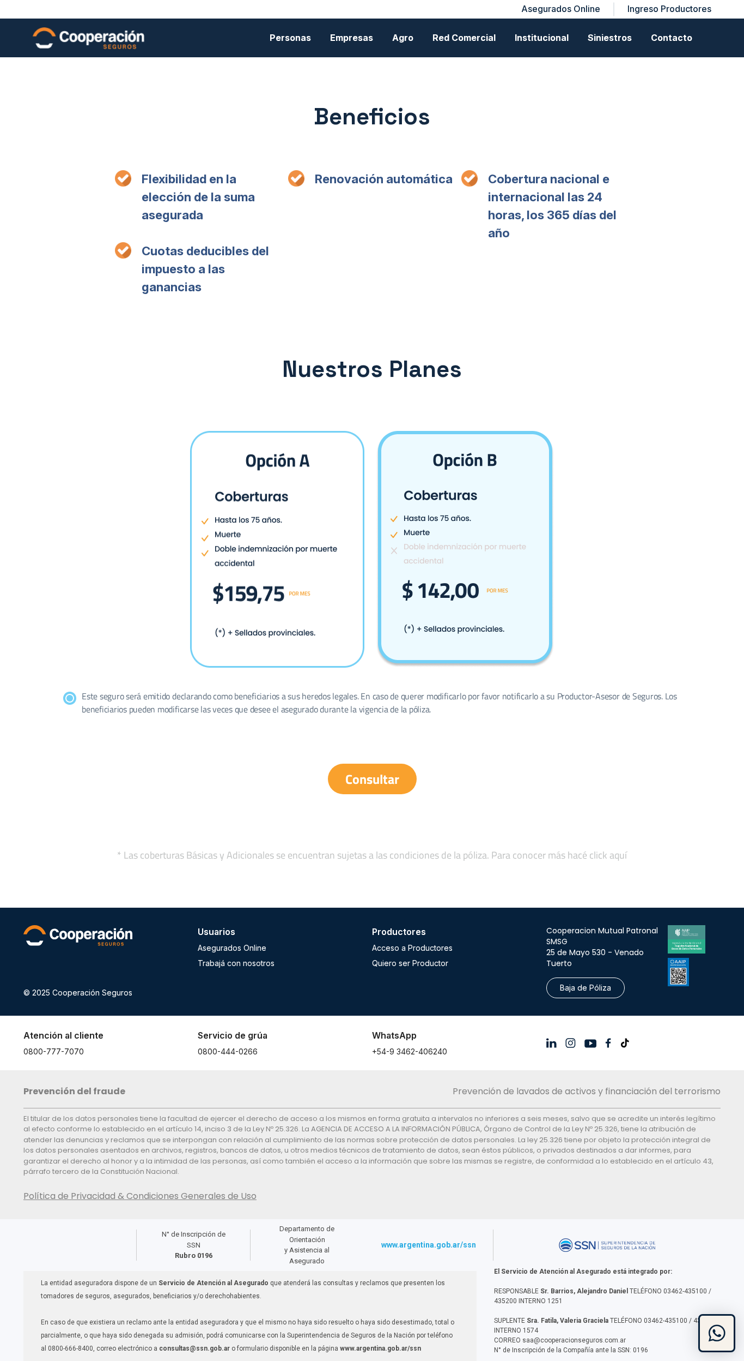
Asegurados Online (232, 947)
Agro (402, 37)
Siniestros (610, 37)
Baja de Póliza (585, 987)
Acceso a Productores (412, 947)
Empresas (351, 37)
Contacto (671, 37)
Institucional (542, 37)
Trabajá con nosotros (236, 963)
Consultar (372, 779)
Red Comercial (464, 37)
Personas (290, 37)
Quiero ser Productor (410, 963)
